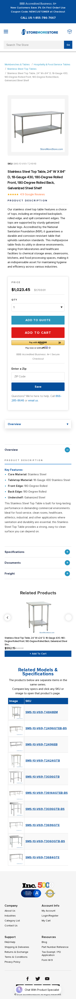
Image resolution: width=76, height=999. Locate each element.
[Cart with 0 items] (69, 32)
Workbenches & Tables (17, 64)
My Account (48, 910)
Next (68, 617)
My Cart (46, 920)
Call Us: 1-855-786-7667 (38, 17)
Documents (13, 563)
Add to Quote (38, 320)
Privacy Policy (12, 961)
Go (68, 44)
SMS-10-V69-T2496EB (41, 744)
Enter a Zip (19, 369)
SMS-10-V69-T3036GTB (42, 777)
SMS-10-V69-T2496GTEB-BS (46, 728)
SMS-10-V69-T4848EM (41, 712)
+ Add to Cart (38, 653)
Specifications (14, 552)
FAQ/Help (10, 942)
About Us (10, 910)
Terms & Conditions (16, 956)
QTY (14, 299)
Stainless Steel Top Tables (22, 68)
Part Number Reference (55, 947)
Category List (12, 920)
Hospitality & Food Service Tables (52, 64)
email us (33, 400)
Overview (11, 450)
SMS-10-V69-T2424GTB (42, 760)
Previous (38, 617)
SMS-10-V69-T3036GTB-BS (45, 809)
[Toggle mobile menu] (6, 31)
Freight (10, 573)
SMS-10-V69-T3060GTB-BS (45, 841)
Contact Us (11, 925)
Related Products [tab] (38, 593)
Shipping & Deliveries (17, 947)
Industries (10, 915)
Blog (44, 942)
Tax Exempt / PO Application (51, 953)
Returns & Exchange (16, 952)
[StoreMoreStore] (39, 32)
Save (38, 387)
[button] (38, 344)
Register (53, 915)
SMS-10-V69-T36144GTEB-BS (46, 793)
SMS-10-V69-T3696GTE (42, 825)
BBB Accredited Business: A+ (38, 4)
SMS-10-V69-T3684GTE (42, 857)
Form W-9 (47, 960)
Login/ (45, 915)
